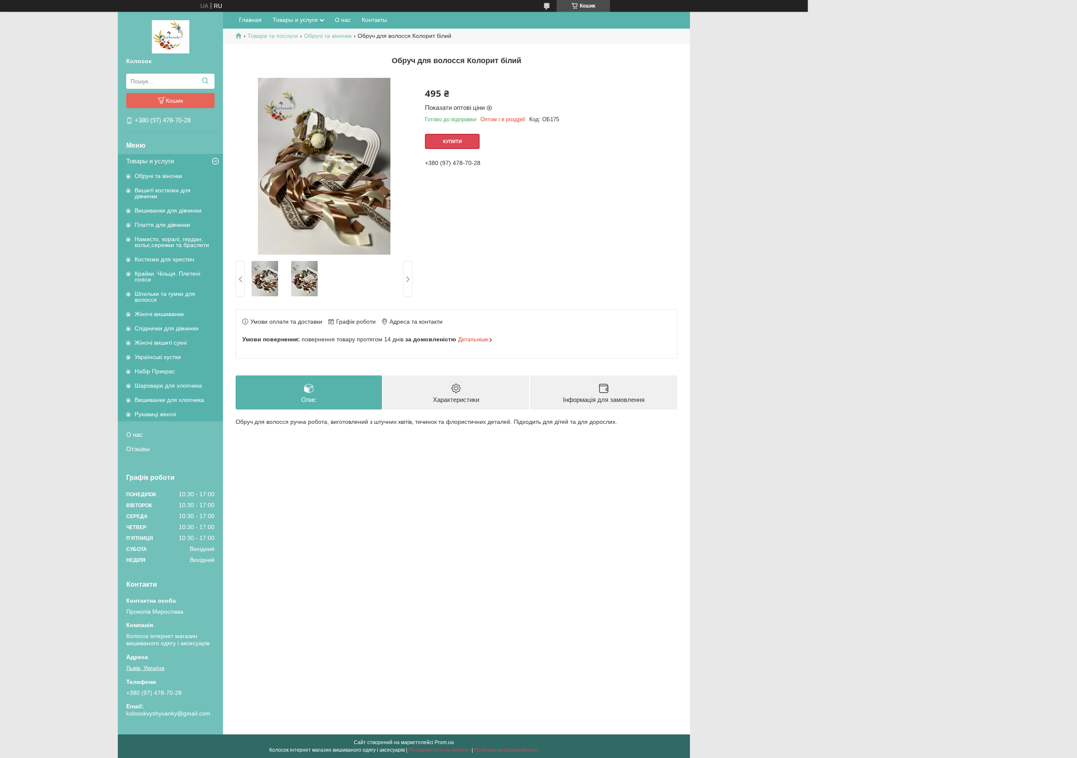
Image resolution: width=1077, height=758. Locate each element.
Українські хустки (158, 357)
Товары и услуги (150, 161)
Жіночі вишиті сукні (161, 342)
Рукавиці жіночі (155, 414)
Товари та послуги (272, 36)
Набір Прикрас (155, 371)
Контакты (374, 19)
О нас (134, 434)
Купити (452, 141)
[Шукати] (205, 81)
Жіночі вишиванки (159, 314)
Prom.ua (444, 742)
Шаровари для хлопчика (168, 385)
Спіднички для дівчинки (167, 328)
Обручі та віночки (158, 176)
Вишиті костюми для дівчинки (163, 193)
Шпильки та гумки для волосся (165, 296)
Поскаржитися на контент (439, 750)
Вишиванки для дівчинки (168, 210)
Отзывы (138, 448)
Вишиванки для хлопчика (169, 399)
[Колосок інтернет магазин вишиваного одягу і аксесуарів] (170, 36)
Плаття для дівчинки (162, 224)
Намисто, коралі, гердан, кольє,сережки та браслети (172, 242)
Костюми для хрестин (164, 259)
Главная (250, 19)
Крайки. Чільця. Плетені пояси (167, 276)
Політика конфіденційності (506, 750)
